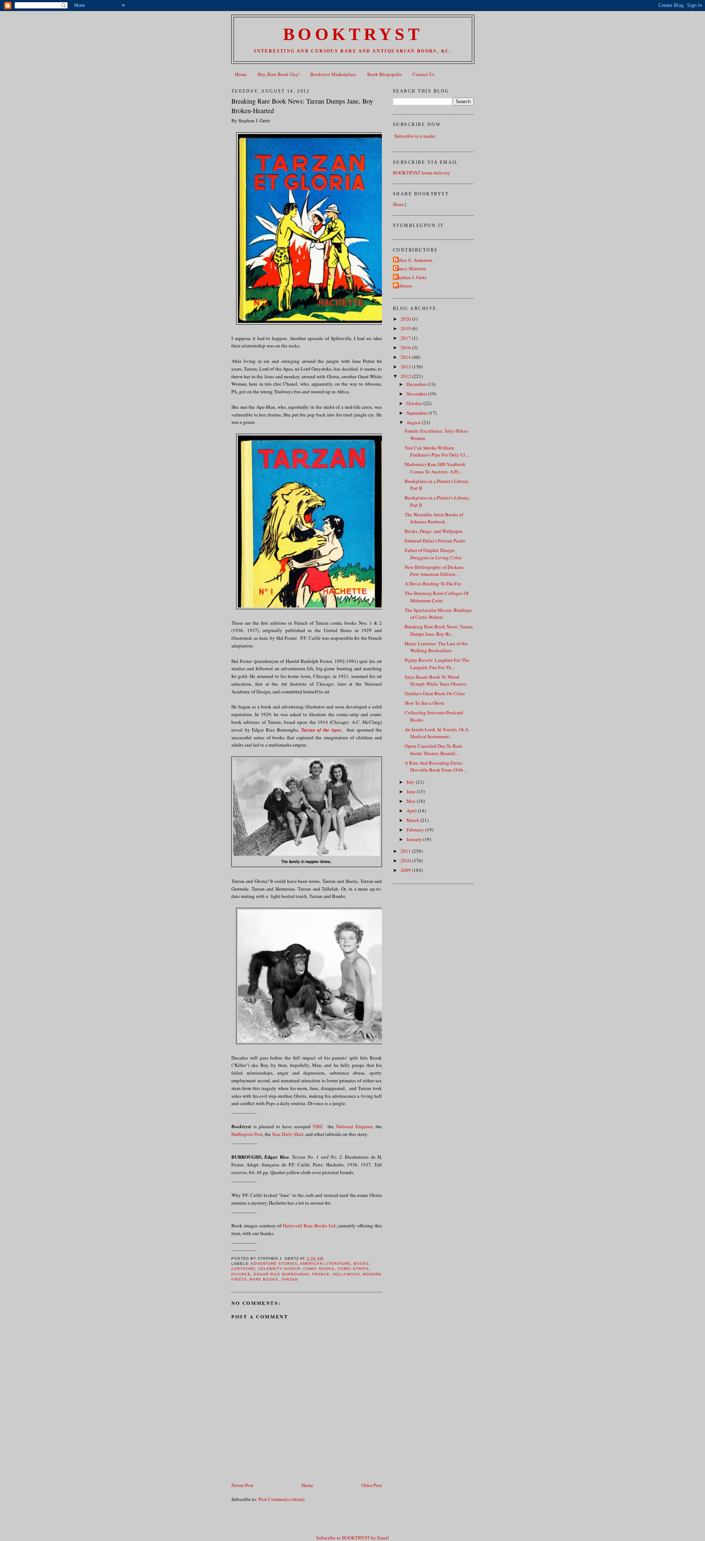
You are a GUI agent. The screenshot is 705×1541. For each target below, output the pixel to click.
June (411, 791)
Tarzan (289, 1279)
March (413, 820)
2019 (406, 328)
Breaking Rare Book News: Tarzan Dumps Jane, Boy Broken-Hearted (302, 106)
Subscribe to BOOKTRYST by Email (352, 1538)
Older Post (371, 1485)
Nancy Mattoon (410, 268)
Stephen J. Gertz (411, 277)
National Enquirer (353, 1126)
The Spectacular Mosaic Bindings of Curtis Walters (438, 614)
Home (241, 74)
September (417, 412)
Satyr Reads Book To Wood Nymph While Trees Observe (436, 681)
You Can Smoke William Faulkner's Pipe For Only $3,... (437, 451)
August (414, 422)
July (411, 782)
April (412, 810)
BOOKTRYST (353, 34)
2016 (406, 347)
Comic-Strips (353, 1269)
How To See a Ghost (424, 703)
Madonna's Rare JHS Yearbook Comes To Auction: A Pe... (435, 468)
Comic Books (318, 1269)
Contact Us (423, 74)
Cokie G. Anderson (414, 260)
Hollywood (346, 1274)
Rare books (264, 1279)
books (361, 1264)
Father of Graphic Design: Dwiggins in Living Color (433, 554)
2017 (406, 338)
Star (275, 1134)
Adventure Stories (274, 1264)
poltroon (403, 285)
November (417, 393)
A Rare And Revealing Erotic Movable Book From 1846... (435, 766)
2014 (406, 357)
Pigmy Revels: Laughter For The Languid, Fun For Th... (437, 664)
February (415, 829)
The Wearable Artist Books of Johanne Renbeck (434, 518)
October (414, 403)
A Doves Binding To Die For (433, 583)
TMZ (317, 1126)
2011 (406, 851)
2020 (406, 318)
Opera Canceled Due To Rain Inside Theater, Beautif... (433, 750)
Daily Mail (292, 1134)
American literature (325, 1264)
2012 (406, 376)
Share (398, 204)
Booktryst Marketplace (333, 74)
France (320, 1274)
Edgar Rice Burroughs (281, 1274)
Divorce (241, 1274)
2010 (406, 860)
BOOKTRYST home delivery (421, 172)
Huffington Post (247, 1134)
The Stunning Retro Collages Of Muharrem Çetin (437, 597)
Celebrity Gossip (279, 1269)
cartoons (243, 1269)
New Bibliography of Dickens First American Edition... (434, 571)
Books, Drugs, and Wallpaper (433, 531)
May (411, 801)
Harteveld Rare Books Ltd (309, 1225)
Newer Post (242, 1485)
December (416, 384)
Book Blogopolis (384, 74)
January (414, 839)
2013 (406, 366)
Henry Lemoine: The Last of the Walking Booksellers (436, 647)
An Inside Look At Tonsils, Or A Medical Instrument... (436, 733)
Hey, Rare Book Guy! (278, 74)
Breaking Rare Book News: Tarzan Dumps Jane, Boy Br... (439, 630)
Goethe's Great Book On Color (435, 693)
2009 (406, 870)
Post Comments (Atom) (281, 1499)
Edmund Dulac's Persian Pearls (435, 540)
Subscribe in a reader (414, 136)
